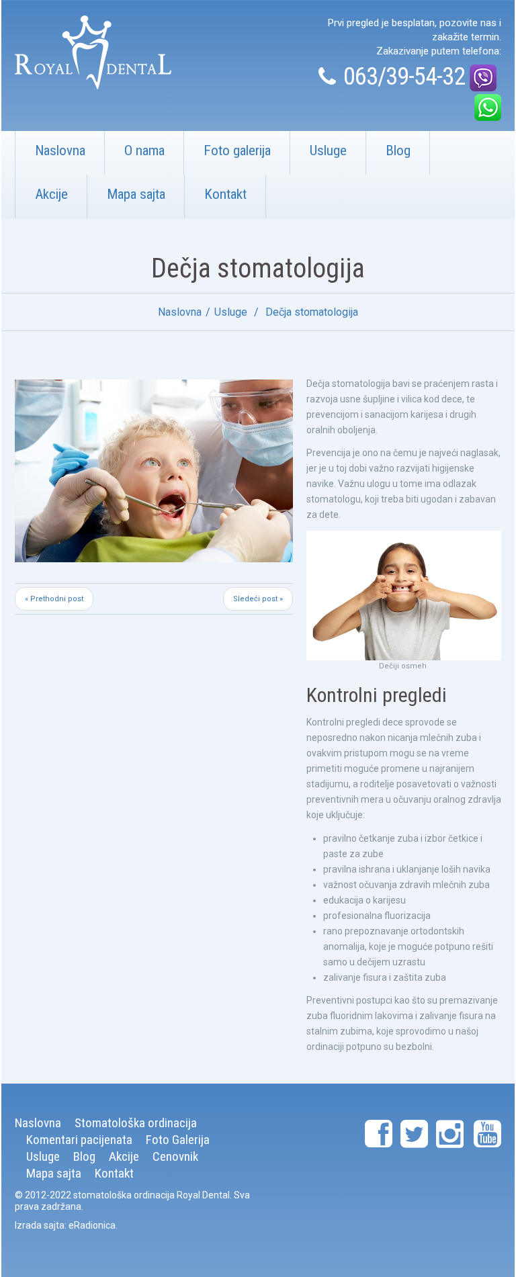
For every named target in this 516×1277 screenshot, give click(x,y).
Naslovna (60, 150)
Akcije (51, 194)
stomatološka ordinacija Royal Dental (151, 1195)
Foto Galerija (178, 1139)
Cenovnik (175, 1156)
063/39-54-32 (404, 76)
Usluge (328, 150)
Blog (398, 150)
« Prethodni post (54, 599)
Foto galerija (237, 150)
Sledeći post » (258, 599)
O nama (144, 150)
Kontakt (225, 194)
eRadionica (92, 1225)
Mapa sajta (136, 194)
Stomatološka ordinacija (136, 1123)
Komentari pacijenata (79, 1139)
